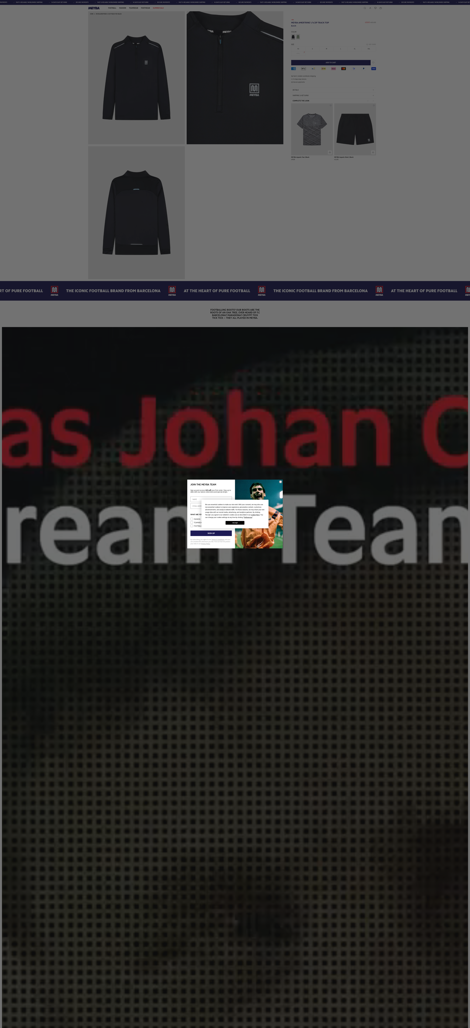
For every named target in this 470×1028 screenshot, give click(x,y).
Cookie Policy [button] (255, 515)
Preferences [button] (248, 517)
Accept (235, 523)
